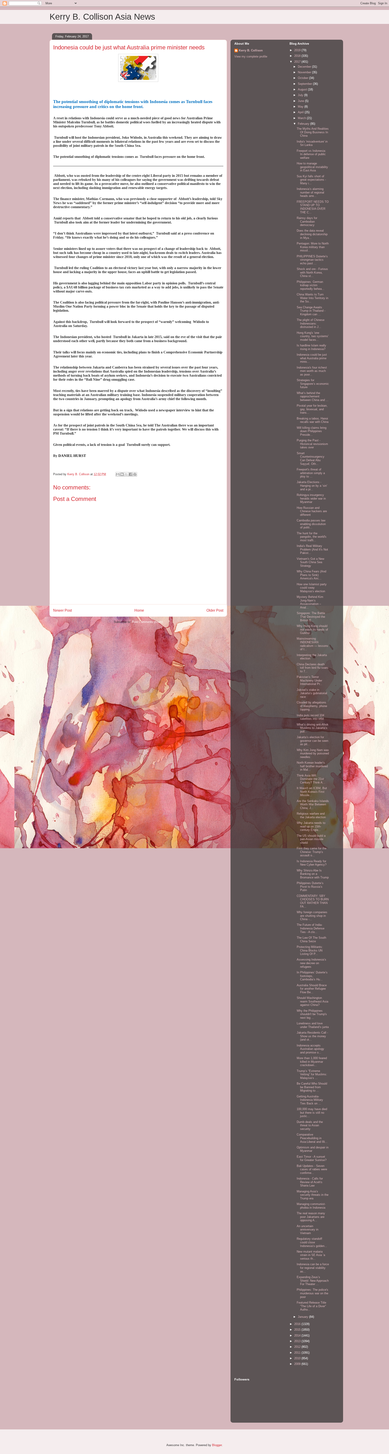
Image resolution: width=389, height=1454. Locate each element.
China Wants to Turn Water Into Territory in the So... (312, 298)
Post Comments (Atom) (147, 622)
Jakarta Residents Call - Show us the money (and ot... (312, 1036)
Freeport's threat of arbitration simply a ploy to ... (311, 473)
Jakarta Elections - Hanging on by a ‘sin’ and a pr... (312, 485)
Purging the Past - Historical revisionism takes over (312, 444)
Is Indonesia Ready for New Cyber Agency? (311, 862)
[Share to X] (126, 474)
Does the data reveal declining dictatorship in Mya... (312, 234)
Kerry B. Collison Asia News (102, 16)
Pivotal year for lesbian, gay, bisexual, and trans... (312, 409)
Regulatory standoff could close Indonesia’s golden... (312, 1242)
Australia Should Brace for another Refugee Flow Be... (312, 989)
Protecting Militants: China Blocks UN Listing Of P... (310, 950)
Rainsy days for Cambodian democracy (307, 221)
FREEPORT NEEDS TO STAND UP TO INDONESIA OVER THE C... (313, 207)
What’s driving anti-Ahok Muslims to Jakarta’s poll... (312, 728)
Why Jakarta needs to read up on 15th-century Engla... (311, 826)
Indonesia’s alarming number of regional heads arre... (310, 192)
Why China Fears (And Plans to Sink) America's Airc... (311, 575)
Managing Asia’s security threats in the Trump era (312, 1195)
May (301, 106)
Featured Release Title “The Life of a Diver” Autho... (311, 1306)
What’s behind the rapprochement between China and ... (312, 396)
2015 (297, 1329)
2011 (297, 1352)
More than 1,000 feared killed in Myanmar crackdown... (312, 1061)
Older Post (214, 610)
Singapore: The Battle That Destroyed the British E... (311, 616)
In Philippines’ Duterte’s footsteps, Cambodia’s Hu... (312, 976)
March (302, 118)
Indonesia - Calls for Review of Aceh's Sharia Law (310, 1182)
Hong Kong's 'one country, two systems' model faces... (312, 336)
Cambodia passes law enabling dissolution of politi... (311, 524)
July (301, 95)
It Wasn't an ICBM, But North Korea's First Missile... (312, 791)
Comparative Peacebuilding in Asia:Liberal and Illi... (312, 1138)
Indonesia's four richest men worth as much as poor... (312, 371)
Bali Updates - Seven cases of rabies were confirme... (312, 1169)
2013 (297, 1341)
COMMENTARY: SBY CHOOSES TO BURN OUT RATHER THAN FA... (313, 901)
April (301, 112)
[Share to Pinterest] (135, 474)
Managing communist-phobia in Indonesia (311, 1205)
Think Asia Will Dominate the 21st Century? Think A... (311, 779)
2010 (297, 1358)
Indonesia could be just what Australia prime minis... (312, 358)
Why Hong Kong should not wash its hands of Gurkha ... (312, 629)
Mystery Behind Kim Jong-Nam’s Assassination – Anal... (310, 602)
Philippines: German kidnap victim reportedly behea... (310, 285)
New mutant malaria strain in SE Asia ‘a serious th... (311, 1255)
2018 (297, 56)
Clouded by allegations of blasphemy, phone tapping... (312, 706)
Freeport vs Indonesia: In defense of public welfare (311, 154)
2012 (297, 1346)
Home (139, 610)
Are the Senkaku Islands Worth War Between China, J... (313, 804)
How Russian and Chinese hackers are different (312, 511)
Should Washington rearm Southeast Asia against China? (312, 1001)
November (305, 72)
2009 (297, 1364)
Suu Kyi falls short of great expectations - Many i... (311, 180)
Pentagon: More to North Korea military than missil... (313, 247)
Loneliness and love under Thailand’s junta (313, 1025)
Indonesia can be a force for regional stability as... (313, 1268)
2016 (297, 1324)
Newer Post (62, 610)
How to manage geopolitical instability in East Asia (312, 167)
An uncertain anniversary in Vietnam (307, 1229)
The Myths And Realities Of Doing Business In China (313, 132)
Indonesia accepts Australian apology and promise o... (310, 1049)
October (303, 78)
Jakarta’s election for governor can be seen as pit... (312, 740)
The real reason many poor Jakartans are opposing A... (311, 1217)
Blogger (217, 1445)
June (301, 101)
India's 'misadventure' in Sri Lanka (312, 143)
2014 (297, 1335)
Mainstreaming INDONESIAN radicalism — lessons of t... (312, 644)
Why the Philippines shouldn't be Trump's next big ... (312, 1014)
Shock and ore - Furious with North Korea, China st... (312, 272)
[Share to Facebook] (130, 474)
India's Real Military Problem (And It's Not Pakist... (312, 549)
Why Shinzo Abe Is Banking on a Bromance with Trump (313, 874)
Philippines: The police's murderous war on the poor (312, 1293)
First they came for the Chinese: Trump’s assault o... (311, 852)
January (303, 1316)
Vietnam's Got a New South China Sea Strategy (310, 562)
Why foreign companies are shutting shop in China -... (312, 915)
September (305, 83)
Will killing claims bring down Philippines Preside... (311, 431)
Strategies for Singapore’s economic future (313, 383)
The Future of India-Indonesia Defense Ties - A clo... (310, 928)
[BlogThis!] (122, 474)
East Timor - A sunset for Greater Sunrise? (311, 1158)
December (305, 66)
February (304, 123)
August (303, 89)
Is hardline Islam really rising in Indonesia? (311, 347)
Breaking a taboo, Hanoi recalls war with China (312, 420)
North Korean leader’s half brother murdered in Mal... (312, 766)
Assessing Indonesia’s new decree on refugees (311, 963)
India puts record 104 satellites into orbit (310, 717)
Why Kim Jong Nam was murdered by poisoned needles (313, 753)
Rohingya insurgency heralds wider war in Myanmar (311, 498)
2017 (297, 61)
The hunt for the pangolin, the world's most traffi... (311, 537)
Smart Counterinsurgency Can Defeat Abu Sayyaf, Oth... (310, 458)
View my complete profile (250, 56)
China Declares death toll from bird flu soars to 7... (312, 668)
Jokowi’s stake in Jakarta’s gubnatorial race (312, 693)
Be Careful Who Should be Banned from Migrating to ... (312, 1087)
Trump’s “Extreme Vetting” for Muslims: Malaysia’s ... (312, 1074)
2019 (297, 50)
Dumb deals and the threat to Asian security (310, 1125)
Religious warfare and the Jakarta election (311, 815)
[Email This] (117, 474)
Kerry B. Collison (251, 50)
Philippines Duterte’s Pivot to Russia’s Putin (310, 886)
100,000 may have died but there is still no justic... (312, 1112)
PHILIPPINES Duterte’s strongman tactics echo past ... (312, 260)
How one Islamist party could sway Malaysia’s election (312, 588)
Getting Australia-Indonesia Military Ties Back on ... (310, 1100)
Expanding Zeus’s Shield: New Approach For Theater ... (313, 1280)
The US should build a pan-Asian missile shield (311, 839)
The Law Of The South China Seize (311, 939)
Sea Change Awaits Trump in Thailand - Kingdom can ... (311, 311)
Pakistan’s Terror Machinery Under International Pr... (309, 680)
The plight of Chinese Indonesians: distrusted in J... (310, 323)
